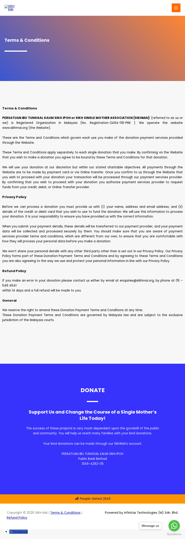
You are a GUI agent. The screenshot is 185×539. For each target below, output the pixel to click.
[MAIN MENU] (176, 7)
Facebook (20, 532)
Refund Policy (17, 518)
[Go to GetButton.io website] (174, 534)
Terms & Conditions (65, 513)
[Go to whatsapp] (174, 525)
